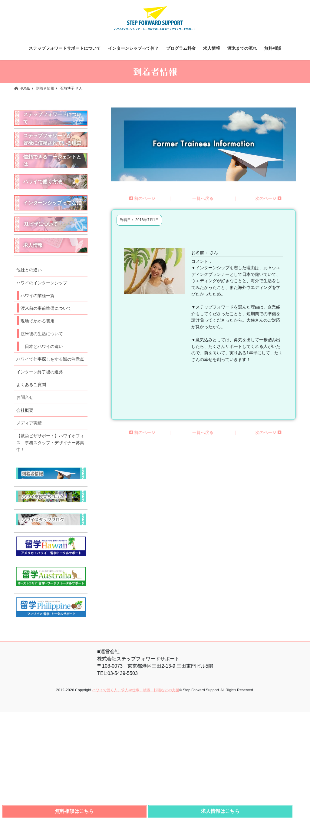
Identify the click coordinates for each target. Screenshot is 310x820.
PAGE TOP (300, 811)
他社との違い (29, 269)
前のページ (144, 198)
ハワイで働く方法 (42, 181)
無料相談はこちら (74, 811)
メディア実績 (29, 423)
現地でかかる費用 (37, 321)
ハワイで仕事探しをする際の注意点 (50, 359)
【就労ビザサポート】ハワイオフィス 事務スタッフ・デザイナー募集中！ (50, 442)
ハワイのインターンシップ (41, 282)
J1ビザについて (40, 223)
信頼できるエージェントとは (52, 160)
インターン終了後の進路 (39, 371)
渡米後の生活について (42, 333)
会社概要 (24, 410)
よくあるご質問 (31, 384)
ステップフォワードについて (52, 118)
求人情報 (33, 245)
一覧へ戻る (202, 198)
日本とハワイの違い (44, 346)
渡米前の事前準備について (46, 308)
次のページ (266, 198)
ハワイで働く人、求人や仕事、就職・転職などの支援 (135, 690)
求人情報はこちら (220, 811)
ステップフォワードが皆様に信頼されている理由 (52, 139)
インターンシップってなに (52, 202)
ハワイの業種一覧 (37, 295)
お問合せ (24, 397)
